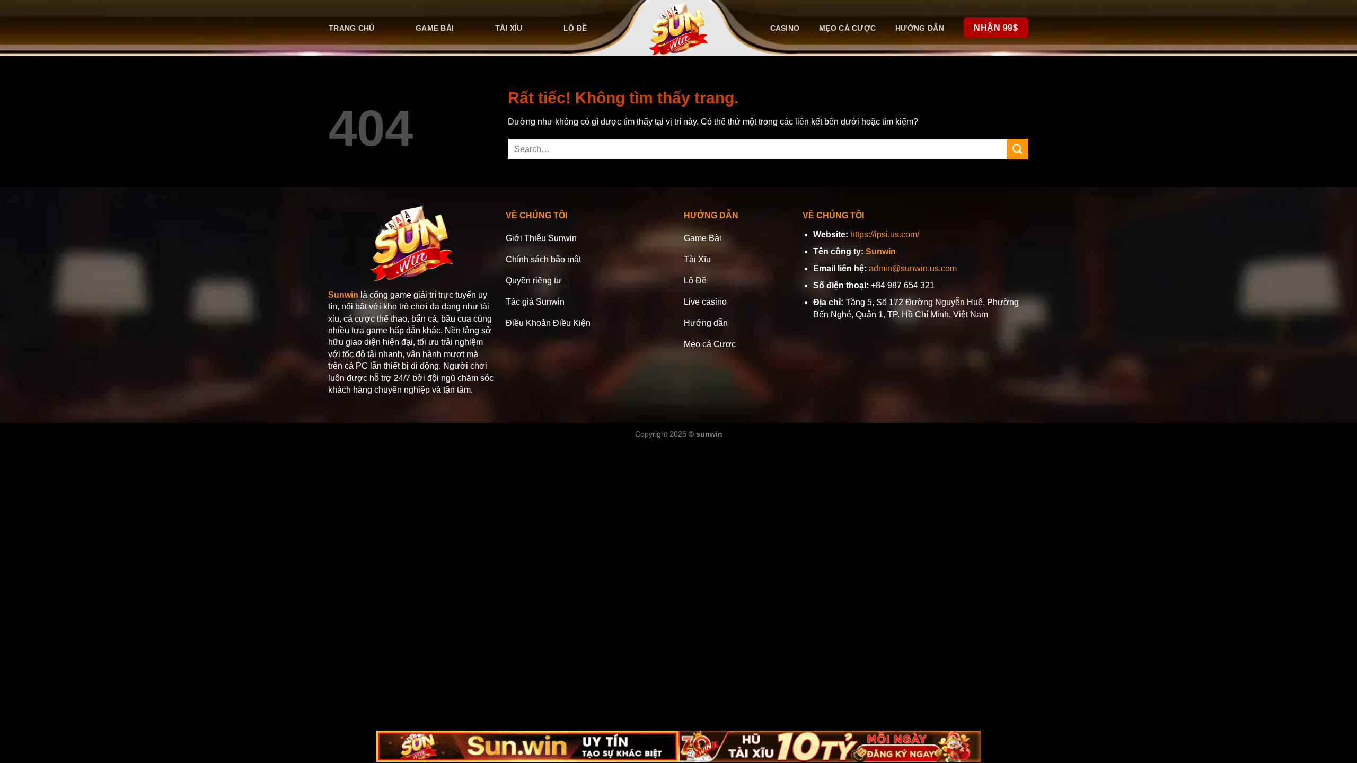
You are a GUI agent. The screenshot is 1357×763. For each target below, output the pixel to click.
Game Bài (435, 28)
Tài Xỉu (509, 28)
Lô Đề (575, 28)
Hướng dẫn (919, 28)
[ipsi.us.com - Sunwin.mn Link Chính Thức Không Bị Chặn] (678, 28)
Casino (785, 28)
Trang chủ (352, 28)
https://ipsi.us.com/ (884, 234)
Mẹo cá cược (847, 28)
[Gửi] (1017, 149)
